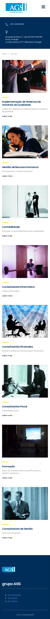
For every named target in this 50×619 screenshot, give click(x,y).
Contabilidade (11, 227)
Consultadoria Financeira (17, 346)
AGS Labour (13, 601)
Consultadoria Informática (18, 287)
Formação (8, 466)
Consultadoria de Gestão (17, 528)
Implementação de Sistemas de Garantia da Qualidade (21, 103)
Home (4, 54)
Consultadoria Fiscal (14, 406)
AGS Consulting (14, 595)
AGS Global (12, 598)
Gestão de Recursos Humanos (20, 167)
